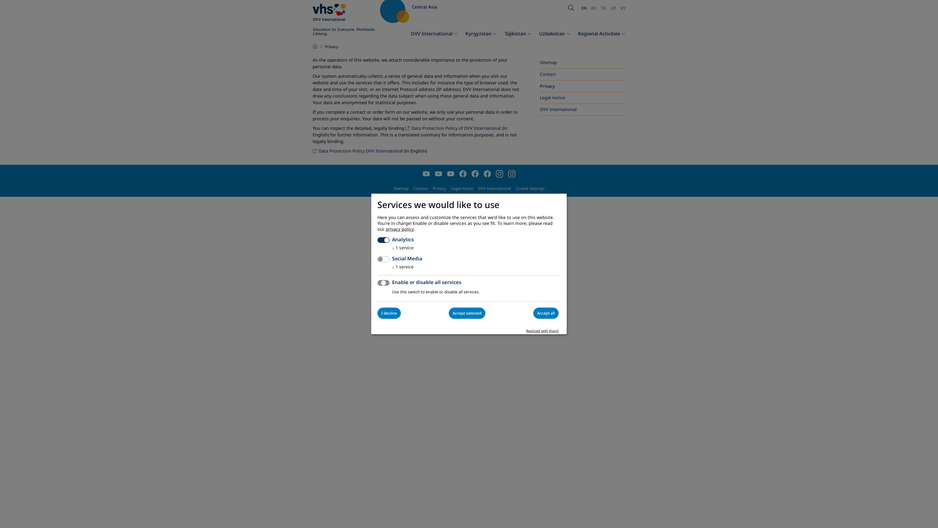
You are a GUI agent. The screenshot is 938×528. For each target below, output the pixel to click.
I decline (389, 313)
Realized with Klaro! (542, 331)
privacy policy (400, 229)
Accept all (546, 313)
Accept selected (467, 313)
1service (403, 248)
